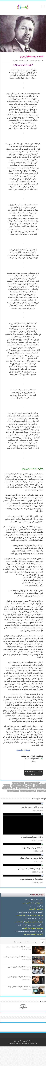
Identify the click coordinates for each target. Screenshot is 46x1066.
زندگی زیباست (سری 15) (35, 906)
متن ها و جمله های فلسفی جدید (33, 918)
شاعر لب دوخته (23, 788)
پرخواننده (35, 942)
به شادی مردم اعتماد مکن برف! (31, 837)
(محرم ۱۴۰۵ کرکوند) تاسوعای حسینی (19, 977)
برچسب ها (17, 942)
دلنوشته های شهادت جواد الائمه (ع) (32, 928)
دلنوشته (30, 786)
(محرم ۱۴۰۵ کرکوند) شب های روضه (19, 986)
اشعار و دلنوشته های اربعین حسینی (32, 902)
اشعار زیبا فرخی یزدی (32, 783)
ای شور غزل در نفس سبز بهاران (31, 879)
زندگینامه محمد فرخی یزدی (37, 788)
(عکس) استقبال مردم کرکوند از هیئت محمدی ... (28, 922)
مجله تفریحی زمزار (35, 60)
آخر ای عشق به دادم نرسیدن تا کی (30, 868)
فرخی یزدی (7, 788)
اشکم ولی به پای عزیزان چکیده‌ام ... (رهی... (30, 925)
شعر (14, 788)
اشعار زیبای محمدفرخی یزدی (34, 899)
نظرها (27, 942)
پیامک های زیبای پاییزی (36, 909)
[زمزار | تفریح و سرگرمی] (23, 7)
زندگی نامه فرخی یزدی (19, 786)
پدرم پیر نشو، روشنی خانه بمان (32, 807)
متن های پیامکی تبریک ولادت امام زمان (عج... (29, 915)
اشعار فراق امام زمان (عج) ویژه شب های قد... (29, 931)
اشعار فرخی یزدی (18, 783)
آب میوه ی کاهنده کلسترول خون (33, 934)
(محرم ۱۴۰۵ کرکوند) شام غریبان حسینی (18, 947)
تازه (42, 942)
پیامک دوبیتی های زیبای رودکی (31, 858)
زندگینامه (6, 786)
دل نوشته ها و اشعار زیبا (19, 60)
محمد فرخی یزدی (13, 791)
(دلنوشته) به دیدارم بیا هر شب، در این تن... (30, 912)
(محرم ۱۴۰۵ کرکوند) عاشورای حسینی (19, 967)
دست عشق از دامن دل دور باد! (32, 847)
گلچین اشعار (41, 791)
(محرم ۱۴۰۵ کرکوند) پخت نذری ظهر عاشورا (17, 957)
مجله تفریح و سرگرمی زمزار (23, 1041)
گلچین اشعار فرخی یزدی (28, 791)
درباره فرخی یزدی (40, 786)
